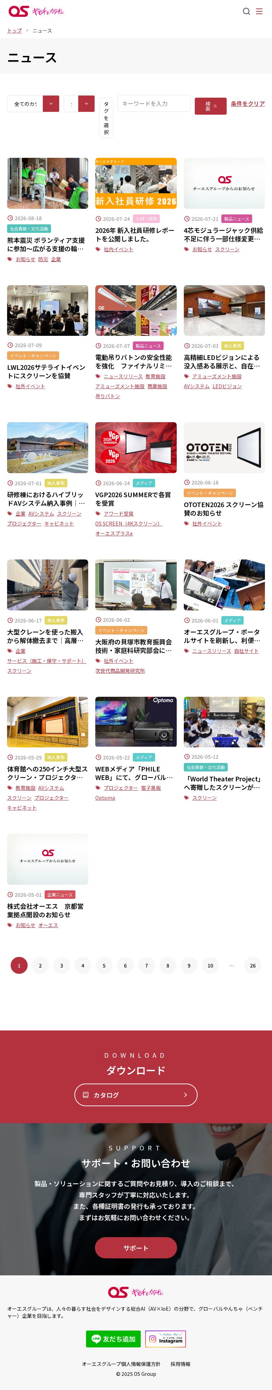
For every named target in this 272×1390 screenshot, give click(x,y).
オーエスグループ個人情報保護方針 (121, 1363)
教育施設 (155, 376)
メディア (144, 483)
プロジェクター (24, 523)
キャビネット (59, 523)
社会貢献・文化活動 (29, 228)
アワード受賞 (119, 513)
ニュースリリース (123, 376)
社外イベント (30, 386)
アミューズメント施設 (119, 386)
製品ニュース (236, 219)
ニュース (42, 30)
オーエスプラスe (114, 533)
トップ (14, 30)
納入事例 (232, 346)
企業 (56, 259)
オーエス (48, 925)
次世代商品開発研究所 (120, 670)
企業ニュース (60, 894)
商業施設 (157, 386)
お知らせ (25, 259)
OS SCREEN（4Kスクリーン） (129, 523)
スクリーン (227, 249)
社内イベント (119, 249)
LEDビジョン (227, 386)
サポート (136, 1247)
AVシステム (197, 386)
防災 (43, 259)
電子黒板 (151, 787)
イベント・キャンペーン (33, 355)
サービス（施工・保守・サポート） (46, 660)
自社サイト (246, 650)
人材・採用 (146, 219)
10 (210, 965)
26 (253, 965)
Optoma (105, 797)
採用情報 (181, 1363)
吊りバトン (107, 396)
